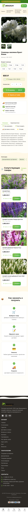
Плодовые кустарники (7, 453)
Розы (2, 468)
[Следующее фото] (24, 30)
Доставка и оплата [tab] (8, 129)
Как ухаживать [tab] (7, 126)
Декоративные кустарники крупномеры (18, 11)
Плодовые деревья (6, 458)
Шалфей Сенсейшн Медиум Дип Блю (12, 219)
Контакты (3, 434)
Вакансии (3, 446)
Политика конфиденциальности (14, 497)
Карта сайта (4, 442)
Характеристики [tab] (15, 123)
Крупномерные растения (10, 11)
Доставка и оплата (6, 430)
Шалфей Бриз (6, 191)
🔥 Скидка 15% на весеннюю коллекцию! (10, 1)
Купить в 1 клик (8, 198)
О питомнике (4, 425)
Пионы (3, 470)
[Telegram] (2, 415)
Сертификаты (5, 437)
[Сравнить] (24, 179)
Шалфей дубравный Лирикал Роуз (11, 248)
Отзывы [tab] (20, 129)
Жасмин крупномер (25, 11)
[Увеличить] (24, 40)
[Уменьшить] (12, 84)
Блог (2, 444)
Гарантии (3, 427)
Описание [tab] (5, 123)
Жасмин (22, 159)
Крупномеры (4, 465)
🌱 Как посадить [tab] (19, 126)
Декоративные (5, 456)
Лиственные (4, 463)
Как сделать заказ (6, 439)
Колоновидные (5, 461)
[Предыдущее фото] (4, 30)
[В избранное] (24, 176)
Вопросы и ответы (6, 432)
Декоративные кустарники (9, 159)
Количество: (6, 84)
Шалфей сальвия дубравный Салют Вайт (13, 276)
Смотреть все (23, 169)
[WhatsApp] (6, 415)
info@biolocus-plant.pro (9, 479)
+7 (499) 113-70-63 (8, 477)
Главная (3, 11)
